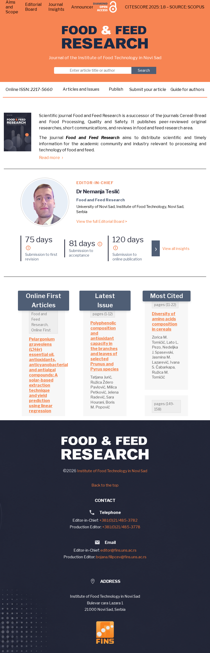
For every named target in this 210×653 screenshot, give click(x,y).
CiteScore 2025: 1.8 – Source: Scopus (164, 7)
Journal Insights (56, 7)
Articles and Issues (81, 89)
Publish (116, 89)
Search (144, 70)
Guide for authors (187, 89)
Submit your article (148, 89)
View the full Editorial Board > (101, 221)
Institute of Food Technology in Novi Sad (112, 471)
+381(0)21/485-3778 (121, 527)
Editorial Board (33, 7)
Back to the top (105, 485)
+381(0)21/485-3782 (118, 520)
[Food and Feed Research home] (105, 37)
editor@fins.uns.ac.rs (118, 550)
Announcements (87, 7)
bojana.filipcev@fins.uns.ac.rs (121, 557)
